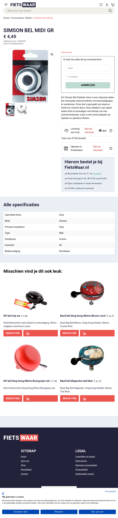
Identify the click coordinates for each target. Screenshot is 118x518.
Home (6, 18)
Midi (61, 233)
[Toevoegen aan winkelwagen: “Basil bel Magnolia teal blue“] (97, 398)
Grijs (61, 227)
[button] (52, 54)
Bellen (29, 18)
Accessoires (17, 18)
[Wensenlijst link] (101, 5)
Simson (63, 221)
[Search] (110, 10)
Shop (23, 465)
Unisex (62, 239)
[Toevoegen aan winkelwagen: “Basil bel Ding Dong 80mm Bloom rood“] (97, 333)
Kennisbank (26, 469)
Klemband (64, 251)
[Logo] (23, 4)
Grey (61, 215)
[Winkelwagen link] (113, 5)
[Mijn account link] (107, 5)
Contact (24, 474)
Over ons (25, 461)
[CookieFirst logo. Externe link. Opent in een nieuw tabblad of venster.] (3, 493)
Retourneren (81, 461)
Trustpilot (97, 173)
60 (60, 245)
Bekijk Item (13, 333)
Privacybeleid (81, 469)
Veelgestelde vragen (84, 474)
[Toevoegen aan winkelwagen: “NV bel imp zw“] (40, 333)
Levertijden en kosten (85, 456)
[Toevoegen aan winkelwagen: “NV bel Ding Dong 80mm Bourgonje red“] (40, 398)
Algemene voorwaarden (86, 465)
